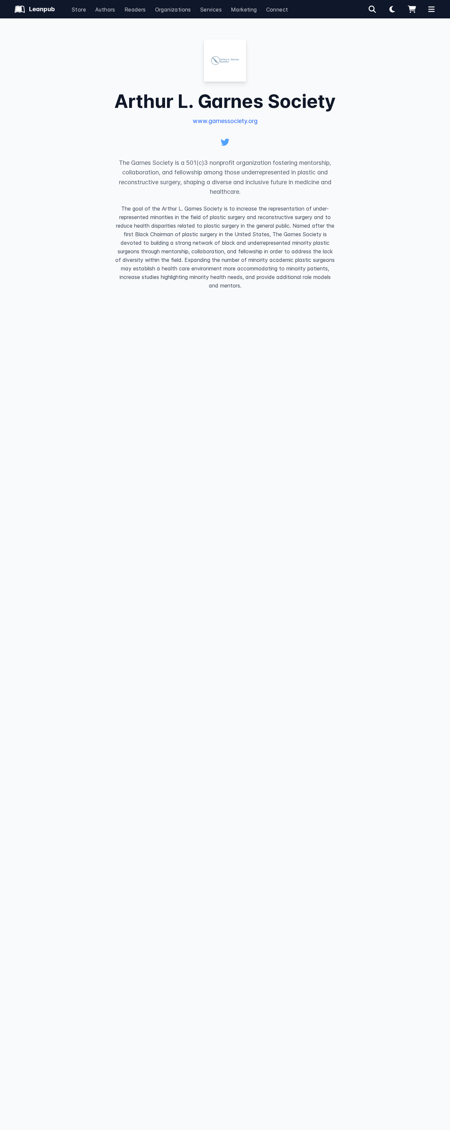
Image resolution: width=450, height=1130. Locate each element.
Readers (135, 9)
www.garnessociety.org (225, 120)
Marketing (244, 9)
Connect (277, 9)
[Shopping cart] (412, 9)
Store (79, 9)
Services (211, 9)
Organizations (173, 9)
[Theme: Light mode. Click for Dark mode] (392, 9)
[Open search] (372, 9)
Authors (105, 9)
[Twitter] (225, 142)
